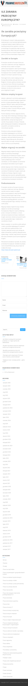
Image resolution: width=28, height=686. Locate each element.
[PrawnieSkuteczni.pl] (14, 6)
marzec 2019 (6, 533)
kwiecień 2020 (7, 505)
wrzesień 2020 (7, 493)
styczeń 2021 (6, 483)
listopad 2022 (6, 455)
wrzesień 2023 (7, 449)
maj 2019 (5, 527)
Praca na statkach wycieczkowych (12, 577)
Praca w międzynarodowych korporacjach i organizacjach (11, 623)
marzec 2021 (6, 480)
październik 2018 (7, 540)
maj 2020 (5, 502)
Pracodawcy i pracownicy (10, 650)
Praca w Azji (6, 604)
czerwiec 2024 (7, 420)
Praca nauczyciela (8, 590)
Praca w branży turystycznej (10, 610)
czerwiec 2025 (7, 389)
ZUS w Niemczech (9, 372)
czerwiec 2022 (7, 461)
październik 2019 (7, 518)
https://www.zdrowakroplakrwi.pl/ (10, 250)
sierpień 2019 (6, 521)
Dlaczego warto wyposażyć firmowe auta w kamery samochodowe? (13, 356)
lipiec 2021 (6, 477)
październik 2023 (7, 445)
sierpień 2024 (6, 414)
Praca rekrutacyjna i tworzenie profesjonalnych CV (11, 593)
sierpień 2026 (6, 383)
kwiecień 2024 (7, 427)
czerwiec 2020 (7, 499)
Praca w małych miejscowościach (12, 620)
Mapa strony (24, 682)
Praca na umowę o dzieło (10, 580)
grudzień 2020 (7, 486)
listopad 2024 (6, 405)
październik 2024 (7, 408)
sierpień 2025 (6, 386)
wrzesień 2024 (7, 411)
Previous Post (6, 259)
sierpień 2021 (6, 474)
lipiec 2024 (6, 417)
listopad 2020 (6, 489)
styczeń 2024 (6, 436)
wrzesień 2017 (7, 546)
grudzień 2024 (7, 401)
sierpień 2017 (6, 549)
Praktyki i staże (7, 658)
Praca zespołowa (7, 646)
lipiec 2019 (6, 524)
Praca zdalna (6, 643)
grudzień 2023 (7, 439)
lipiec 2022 (6, 458)
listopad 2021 (6, 471)
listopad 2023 (6, 442)
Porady (5, 566)
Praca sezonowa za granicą (10, 601)
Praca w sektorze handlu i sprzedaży (13, 631)
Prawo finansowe (7, 676)
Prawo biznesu (7, 673)
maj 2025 (5, 392)
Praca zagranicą (7, 640)
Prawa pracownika (8, 664)
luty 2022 (5, 464)
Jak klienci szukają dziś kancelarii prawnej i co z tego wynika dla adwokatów (12, 340)
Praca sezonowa (7, 598)
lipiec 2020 (6, 496)
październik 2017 (7, 543)
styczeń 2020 (6, 511)
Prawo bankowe (7, 670)
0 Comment (23, 24)
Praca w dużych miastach (10, 613)
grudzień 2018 (7, 537)
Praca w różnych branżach (10, 628)
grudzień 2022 (7, 452)
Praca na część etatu (8, 569)
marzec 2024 (6, 430)
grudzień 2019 (7, 515)
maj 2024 (5, 423)
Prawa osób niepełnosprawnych (12, 661)
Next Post (21, 261)
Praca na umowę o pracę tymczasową (13, 583)
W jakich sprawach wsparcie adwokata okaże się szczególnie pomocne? (13, 346)
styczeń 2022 (6, 467)
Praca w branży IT (8, 607)
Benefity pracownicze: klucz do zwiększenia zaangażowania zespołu (13, 351)
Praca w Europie (7, 25)
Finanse (5, 563)
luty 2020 (5, 508)
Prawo (4, 667)
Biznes (5, 560)
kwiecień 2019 (7, 530)
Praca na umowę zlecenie (10, 587)
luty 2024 (5, 433)
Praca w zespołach (8, 637)
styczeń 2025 (6, 398)
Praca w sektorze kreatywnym (11, 634)
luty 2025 (5, 395)
